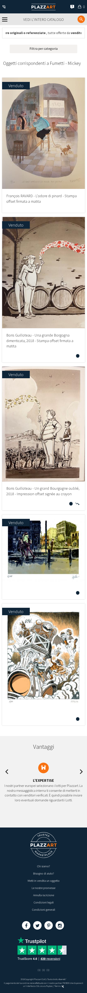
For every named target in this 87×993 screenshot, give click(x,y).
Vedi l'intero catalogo (43, 19)
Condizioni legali (44, 902)
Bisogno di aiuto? (43, 873)
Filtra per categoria (44, 48)
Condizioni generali (43, 910)
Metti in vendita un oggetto (44, 881)
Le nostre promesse (43, 888)
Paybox (49, 986)
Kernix (58, 986)
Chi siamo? (43, 866)
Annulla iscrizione (43, 895)
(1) (39, 970)
